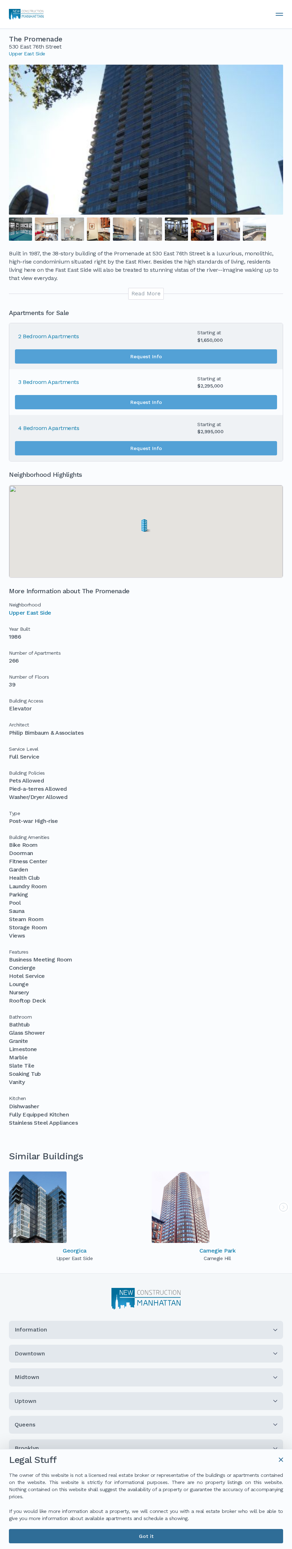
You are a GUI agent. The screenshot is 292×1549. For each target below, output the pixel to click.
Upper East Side (27, 53)
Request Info (146, 356)
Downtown (30, 1353)
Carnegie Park (217, 1250)
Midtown (27, 1377)
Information (31, 1329)
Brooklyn (27, 1448)
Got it (146, 1536)
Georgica (74, 1250)
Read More (146, 293)
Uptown (25, 1401)
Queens (25, 1424)
